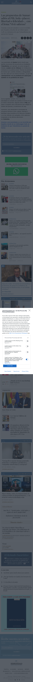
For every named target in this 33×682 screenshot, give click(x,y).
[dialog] (16, 341)
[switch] (27, 341)
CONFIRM (10, 365)
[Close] (30, 310)
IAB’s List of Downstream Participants (18, 333)
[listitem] (16, 338)
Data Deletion (8, 371)
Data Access (16, 371)
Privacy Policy (25, 371)
